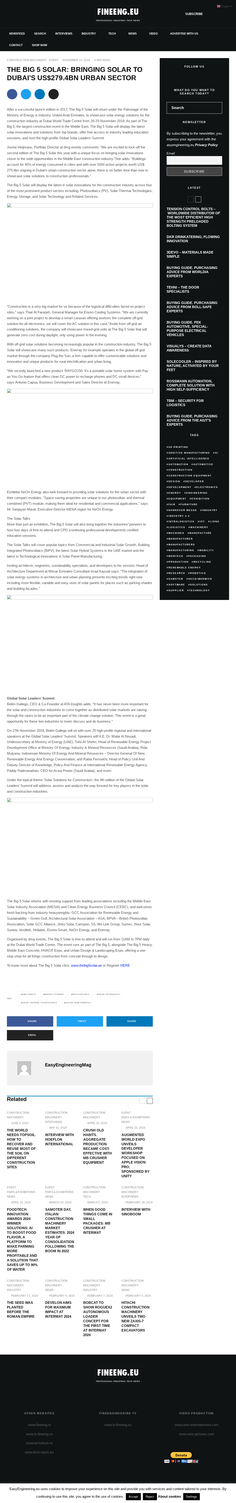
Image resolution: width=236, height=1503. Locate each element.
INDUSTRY (89, 33)
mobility (206, 550)
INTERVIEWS (63, 33)
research (176, 573)
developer (194, 481)
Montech (175, 556)
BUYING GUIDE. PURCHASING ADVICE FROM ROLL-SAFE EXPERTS (192, 307)
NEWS (132, 33)
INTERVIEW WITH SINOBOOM (135, 1212)
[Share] (12, 94)
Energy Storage (54, 994)
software (176, 584)
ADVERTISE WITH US (184, 33)
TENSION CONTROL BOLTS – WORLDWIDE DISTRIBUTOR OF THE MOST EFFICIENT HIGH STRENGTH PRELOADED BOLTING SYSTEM (193, 217)
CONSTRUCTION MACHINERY (27, 60)
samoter (175, 579)
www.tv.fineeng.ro (39, 1434)
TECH (112, 33)
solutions (199, 584)
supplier (176, 590)
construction (180, 470)
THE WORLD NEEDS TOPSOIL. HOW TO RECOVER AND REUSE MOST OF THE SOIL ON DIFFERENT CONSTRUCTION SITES (21, 1148)
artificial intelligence (188, 458)
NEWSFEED (17, 33)
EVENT (53, 60)
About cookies (169, 1496)
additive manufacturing (189, 453)
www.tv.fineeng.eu (118, 1425)
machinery (199, 527)
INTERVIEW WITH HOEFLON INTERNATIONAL (59, 1139)
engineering (197, 493)
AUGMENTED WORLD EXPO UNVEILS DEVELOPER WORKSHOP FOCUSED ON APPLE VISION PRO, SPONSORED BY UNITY (135, 1155)
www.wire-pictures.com (196, 1434)
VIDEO (153, 33)
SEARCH (40, 33)
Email (171, 153)
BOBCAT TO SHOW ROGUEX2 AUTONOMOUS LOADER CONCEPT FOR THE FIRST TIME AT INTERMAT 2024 (97, 1319)
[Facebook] (10, 14)
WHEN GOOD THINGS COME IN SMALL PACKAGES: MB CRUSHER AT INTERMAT (97, 1221)
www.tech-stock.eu (39, 1452)
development (179, 487)
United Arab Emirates (78, 1003)
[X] (18, 14)
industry (210, 510)
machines (176, 533)
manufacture (200, 533)
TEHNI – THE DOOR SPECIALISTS (183, 289)
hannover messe (182, 510)
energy (174, 493)
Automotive (203, 464)
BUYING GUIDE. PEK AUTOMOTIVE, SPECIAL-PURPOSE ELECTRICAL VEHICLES (187, 328)
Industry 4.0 (179, 516)
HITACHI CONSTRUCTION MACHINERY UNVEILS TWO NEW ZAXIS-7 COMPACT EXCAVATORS (135, 1316)
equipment (177, 498)
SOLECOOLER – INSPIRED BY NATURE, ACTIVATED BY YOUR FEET (193, 366)
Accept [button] (133, 1496)
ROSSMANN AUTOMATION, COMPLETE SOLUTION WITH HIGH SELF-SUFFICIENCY (191, 385)
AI (216, 453)
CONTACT (16, 45)
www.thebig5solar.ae (86, 965)
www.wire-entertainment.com (196, 1425)
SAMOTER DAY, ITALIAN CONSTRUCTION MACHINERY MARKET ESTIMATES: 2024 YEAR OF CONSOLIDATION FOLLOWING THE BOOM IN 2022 (59, 1230)
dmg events (29, 994)
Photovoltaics (80, 994)
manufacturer (180, 538)
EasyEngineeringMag (68, 1064)
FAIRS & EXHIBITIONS (135, 1117)
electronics (207, 487)
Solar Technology (109, 994)
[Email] (53, 94)
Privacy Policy (206, 145)
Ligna (214, 521)
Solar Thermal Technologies (39, 1003)
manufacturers (181, 544)
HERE (125, 965)
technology (199, 590)
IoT (202, 521)
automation (178, 464)
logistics (176, 527)
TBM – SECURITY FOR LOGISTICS (185, 403)
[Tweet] (26, 94)
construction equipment (190, 475)
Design (174, 481)
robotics (198, 573)
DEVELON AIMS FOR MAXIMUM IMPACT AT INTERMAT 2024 (58, 1309)
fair (171, 504)
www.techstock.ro (39, 1443)
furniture (189, 504)
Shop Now (39, 45)
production (178, 562)
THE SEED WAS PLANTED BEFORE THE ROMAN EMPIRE (21, 1309)
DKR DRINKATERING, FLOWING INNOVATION (193, 239)
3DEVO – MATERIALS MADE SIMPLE (190, 254)
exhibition (200, 498)
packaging (197, 556)
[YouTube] (32, 14)
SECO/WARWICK (200, 579)
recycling (202, 562)
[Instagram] (25, 14)
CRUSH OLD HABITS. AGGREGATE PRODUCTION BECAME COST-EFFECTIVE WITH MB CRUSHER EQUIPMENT (97, 1146)
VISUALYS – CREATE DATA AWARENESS (189, 348)
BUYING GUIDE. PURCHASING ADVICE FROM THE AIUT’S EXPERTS (192, 420)
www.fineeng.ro (39, 1425)
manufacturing (181, 550)
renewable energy (184, 567)
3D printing (178, 447)
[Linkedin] (40, 14)
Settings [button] (191, 1496)
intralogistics (181, 521)
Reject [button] (150, 1496)
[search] (217, 107)
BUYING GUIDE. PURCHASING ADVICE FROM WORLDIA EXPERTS (192, 272)
